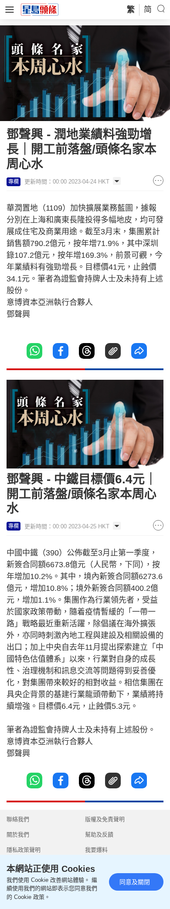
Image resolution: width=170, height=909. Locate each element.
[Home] (39, 9)
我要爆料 (96, 850)
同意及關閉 (134, 881)
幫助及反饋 (99, 834)
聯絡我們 (18, 819)
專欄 (13, 181)
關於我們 (18, 834)
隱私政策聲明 (24, 850)
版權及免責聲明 (105, 819)
